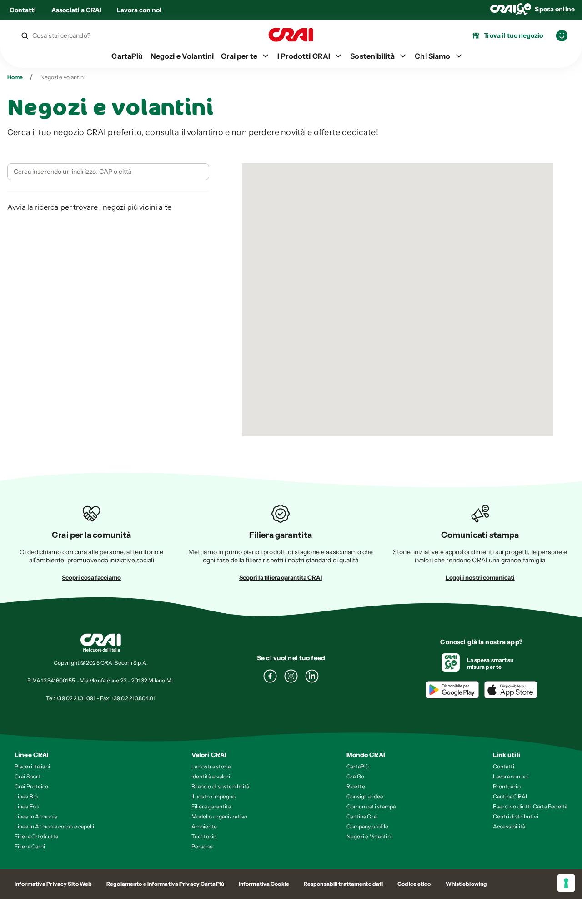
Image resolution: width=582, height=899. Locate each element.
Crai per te (239, 56)
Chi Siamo (432, 56)
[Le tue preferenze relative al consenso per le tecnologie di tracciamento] (566, 883)
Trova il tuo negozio (513, 35)
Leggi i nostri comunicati (480, 577)
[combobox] (81, 171)
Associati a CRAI (76, 10)
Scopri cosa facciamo (91, 577)
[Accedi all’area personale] (561, 35)
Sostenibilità (372, 56)
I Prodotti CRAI (303, 56)
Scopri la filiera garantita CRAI (280, 577)
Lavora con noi (139, 10)
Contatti (23, 10)
